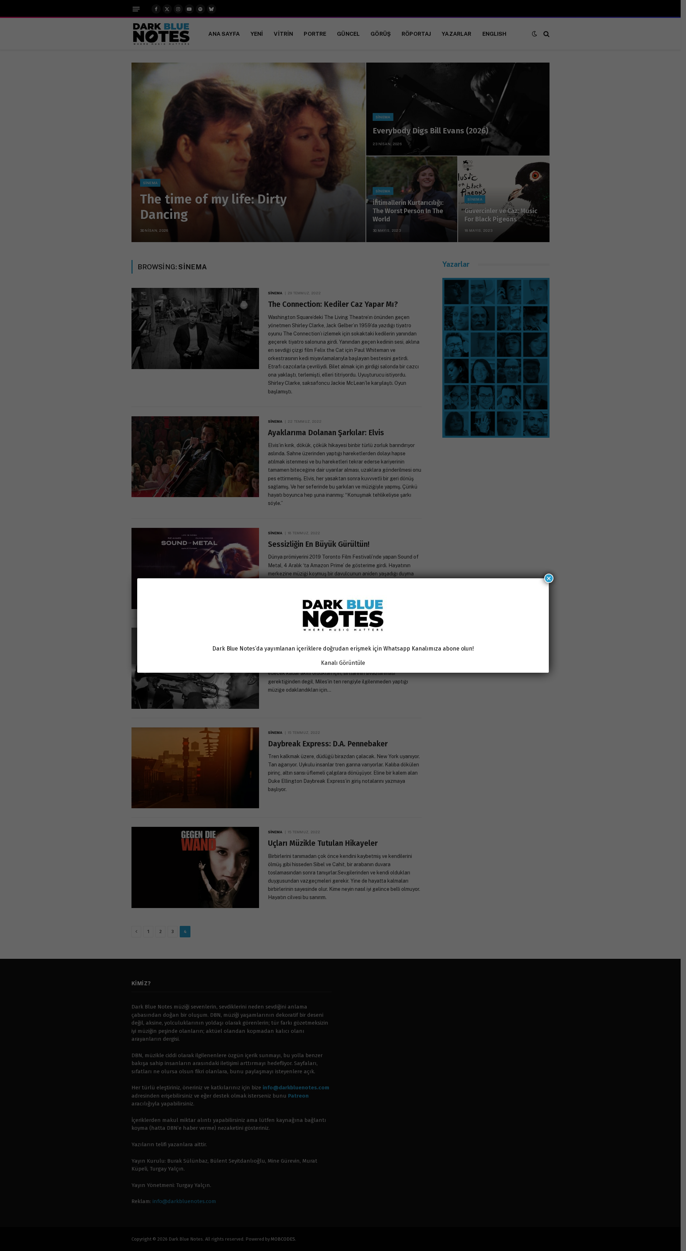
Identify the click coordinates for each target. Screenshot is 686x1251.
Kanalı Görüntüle (343, 662)
